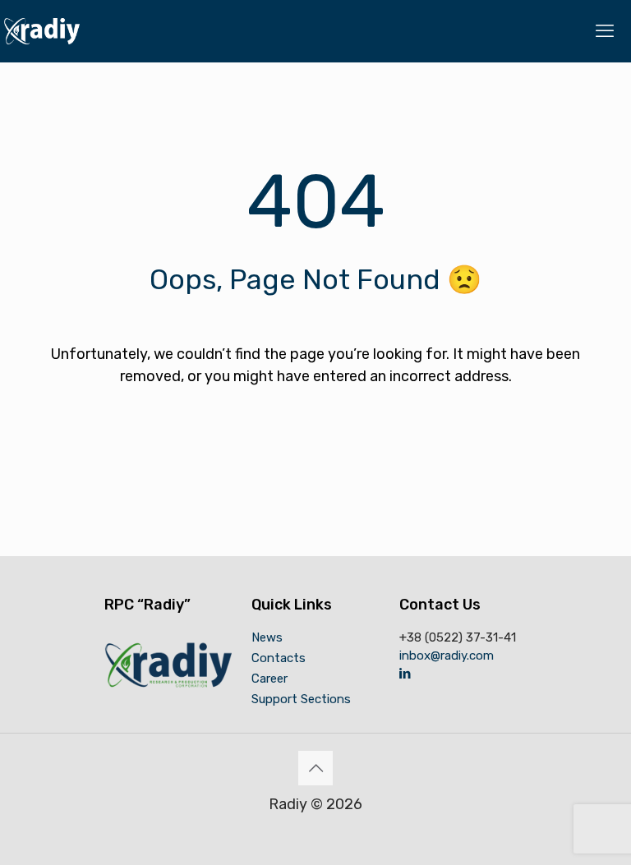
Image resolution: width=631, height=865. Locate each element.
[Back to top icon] (315, 768)
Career (269, 678)
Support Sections (301, 699)
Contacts (278, 658)
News (267, 637)
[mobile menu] (605, 31)
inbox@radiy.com (446, 655)
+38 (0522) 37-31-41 (457, 637)
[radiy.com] (42, 31)
